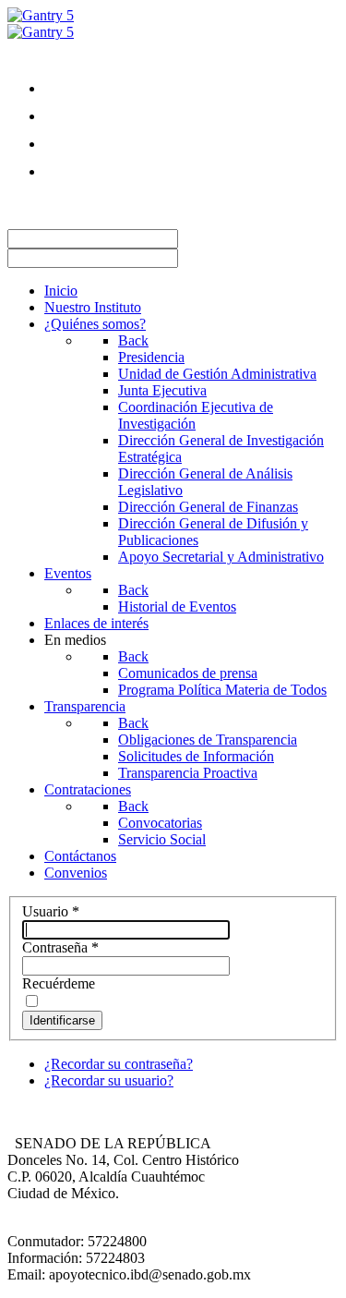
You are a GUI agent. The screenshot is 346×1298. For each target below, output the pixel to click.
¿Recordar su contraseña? (118, 1064)
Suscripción (78, 205)
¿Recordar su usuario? (108, 1080)
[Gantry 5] (40, 15)
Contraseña (60, 947)
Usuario (50, 911)
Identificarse (62, 1020)
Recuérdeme (58, 983)
